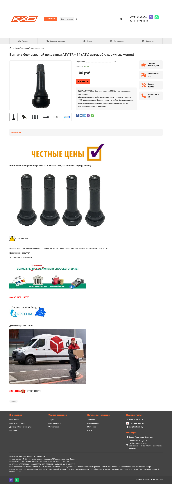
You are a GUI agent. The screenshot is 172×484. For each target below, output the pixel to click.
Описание (16, 132)
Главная (25, 41)
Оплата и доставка (57, 41)
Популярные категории (98, 415)
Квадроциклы (92, 423)
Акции (50, 420)
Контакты (149, 41)
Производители (54, 423)
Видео (89, 41)
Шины (89, 430)
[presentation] (10, 117)
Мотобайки (91, 427)
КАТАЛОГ (52, 19)
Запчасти (91, 420)
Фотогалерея (119, 41)
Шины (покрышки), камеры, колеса (29, 48)
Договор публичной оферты (20, 427)
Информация (15, 415)
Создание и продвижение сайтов (148, 479)
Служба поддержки (57, 415)
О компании (14, 420)
